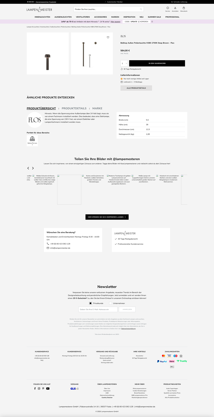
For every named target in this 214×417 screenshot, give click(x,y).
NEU (141, 17)
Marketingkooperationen (139, 397)
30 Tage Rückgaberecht (139, 358)
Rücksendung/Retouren (107, 358)
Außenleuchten (55, 27)
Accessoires (172, 395)
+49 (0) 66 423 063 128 (60, 243)
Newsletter (139, 356)
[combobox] (109, 9)
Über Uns (107, 388)
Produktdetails (74, 108)
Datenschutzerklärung (128, 328)
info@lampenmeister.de (60, 248)
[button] (108, 37)
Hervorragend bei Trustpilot (46, 2)
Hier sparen (115, 21)
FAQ (42, 360)
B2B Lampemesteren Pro (140, 395)
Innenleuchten (44, 27)
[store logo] (39, 9)
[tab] (43, 108)
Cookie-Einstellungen (139, 391)
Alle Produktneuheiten (172, 397)
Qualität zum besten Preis (172, 393)
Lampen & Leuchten (33, 27)
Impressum (107, 391)
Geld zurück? (107, 360)
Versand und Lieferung (107, 356)
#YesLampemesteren (139, 388)
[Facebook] (35, 388)
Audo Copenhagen (172, 388)
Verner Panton (172, 391)
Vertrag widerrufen (107, 362)
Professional (172, 17)
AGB (107, 393)
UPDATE (136, 21)
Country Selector (107, 397)
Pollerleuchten (66, 27)
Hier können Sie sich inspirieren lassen (105, 217)
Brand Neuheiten (139, 393)
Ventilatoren (83, 17)
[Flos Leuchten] (132, 36)
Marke (97, 108)
